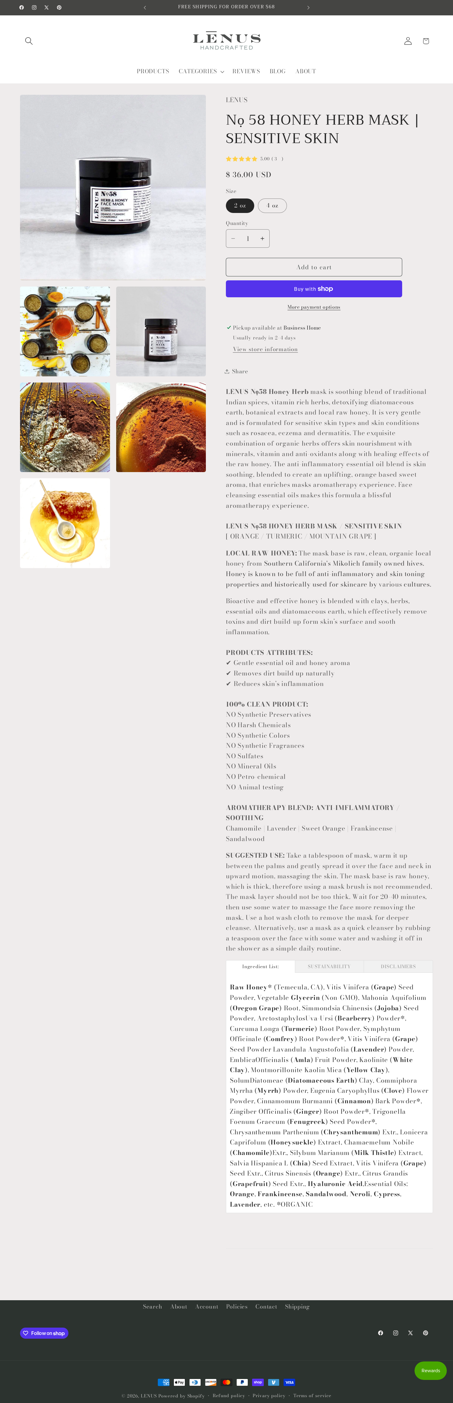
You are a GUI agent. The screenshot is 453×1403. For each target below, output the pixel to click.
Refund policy (229, 1395)
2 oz (240, 205)
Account (206, 1307)
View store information (265, 349)
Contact (266, 1307)
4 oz (272, 205)
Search (152, 1307)
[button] (29, 41)
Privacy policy (269, 1395)
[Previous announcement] (145, 7)
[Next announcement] (308, 7)
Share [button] (240, 371)
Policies (237, 1307)
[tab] (260, 966)
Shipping (297, 1307)
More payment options (314, 307)
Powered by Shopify (181, 1396)
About (178, 1307)
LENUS (149, 1396)
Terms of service (312, 1395)
